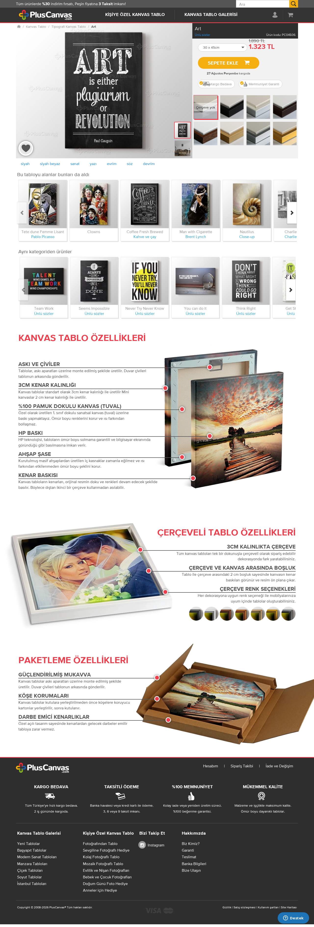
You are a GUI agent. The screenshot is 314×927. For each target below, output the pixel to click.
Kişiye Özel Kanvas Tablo (135, 15)
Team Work (43, 308)
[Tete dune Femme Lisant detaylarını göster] (43, 204)
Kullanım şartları (268, 907)
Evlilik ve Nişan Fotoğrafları (106, 870)
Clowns (93, 231)
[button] (223, 47)
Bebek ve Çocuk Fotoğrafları (107, 877)
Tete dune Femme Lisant (42, 231)
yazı (93, 163)
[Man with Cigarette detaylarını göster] (196, 204)
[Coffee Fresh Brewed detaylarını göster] (145, 204)
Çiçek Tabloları (30, 870)
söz (130, 163)
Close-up (247, 236)
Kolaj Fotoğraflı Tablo (101, 857)
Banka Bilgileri (194, 863)
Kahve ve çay (144, 236)
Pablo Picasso (42, 236)
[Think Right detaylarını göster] (246, 281)
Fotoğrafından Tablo (100, 843)
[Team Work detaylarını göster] (43, 281)
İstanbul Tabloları (31, 883)
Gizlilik (226, 907)
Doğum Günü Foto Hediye (105, 883)
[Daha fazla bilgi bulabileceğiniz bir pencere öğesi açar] (293, 918)
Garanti (188, 850)
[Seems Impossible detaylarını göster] (94, 281)
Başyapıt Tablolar (31, 850)
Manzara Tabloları (32, 863)
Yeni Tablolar (28, 843)
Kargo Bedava (221, 84)
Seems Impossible (94, 308)
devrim (149, 163)
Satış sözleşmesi (245, 907)
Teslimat (189, 857)
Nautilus (247, 231)
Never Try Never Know (144, 308)
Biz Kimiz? (190, 843)
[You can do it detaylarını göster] (195, 281)
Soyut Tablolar (29, 877)
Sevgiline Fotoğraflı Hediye (106, 850)
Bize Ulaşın (191, 870)
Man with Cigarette (196, 231)
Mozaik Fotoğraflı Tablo (103, 863)
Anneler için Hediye (100, 890)
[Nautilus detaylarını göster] (247, 204)
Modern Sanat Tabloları (37, 857)
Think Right (246, 308)
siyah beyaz (50, 163)
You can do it (195, 308)
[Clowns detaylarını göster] (94, 204)
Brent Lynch (195, 236)
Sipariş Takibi (242, 766)
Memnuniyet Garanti (264, 84)
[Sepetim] (290, 15)
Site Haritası (289, 907)
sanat (74, 163)
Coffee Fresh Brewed (145, 231)
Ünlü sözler (202, 35)
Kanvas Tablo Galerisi (210, 15)
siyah (25, 163)
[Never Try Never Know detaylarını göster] (145, 281)
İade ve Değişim (279, 766)
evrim (112, 163)
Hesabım (210, 766)
